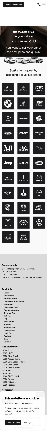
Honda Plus (7, 333)
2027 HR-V (8, 353)
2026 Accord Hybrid (11, 359)
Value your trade (9, 327)
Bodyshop (7, 316)
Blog (5, 319)
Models (6, 293)
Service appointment (13, 4)
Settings (27, 422)
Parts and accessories (11, 310)
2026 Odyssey (9, 379)
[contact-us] (38, 4)
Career (5, 339)
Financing (6, 324)
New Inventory (8, 296)
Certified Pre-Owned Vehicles (13, 301)
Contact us (7, 342)
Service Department (10, 307)
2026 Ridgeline (9, 382)
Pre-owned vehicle (10, 298)
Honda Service (8, 322)
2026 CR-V (8, 373)
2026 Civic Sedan (10, 365)
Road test (7, 336)
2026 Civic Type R (11, 356)
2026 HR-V (8, 370)
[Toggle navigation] (43, 4)
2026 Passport (9, 385)
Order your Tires (9, 313)
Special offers (8, 304)
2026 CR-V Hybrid (11, 376)
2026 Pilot (7, 350)
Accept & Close (13, 422)
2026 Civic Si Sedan (11, 367)
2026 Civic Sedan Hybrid (13, 362)
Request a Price (9, 330)
